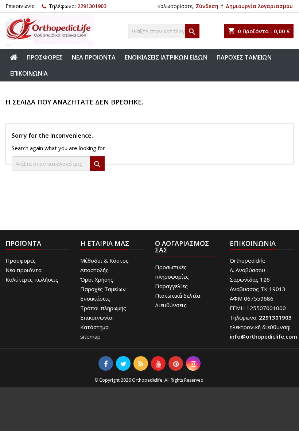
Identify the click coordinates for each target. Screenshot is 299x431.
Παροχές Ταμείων (103, 289)
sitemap (90, 336)
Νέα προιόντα (23, 270)
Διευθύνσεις (171, 305)
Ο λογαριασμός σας (182, 246)
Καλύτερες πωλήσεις (31, 279)
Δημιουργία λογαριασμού (259, 6)
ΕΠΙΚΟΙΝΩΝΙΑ (29, 73)
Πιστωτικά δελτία (177, 295)
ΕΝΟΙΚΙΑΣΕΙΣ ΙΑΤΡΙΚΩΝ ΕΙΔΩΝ (166, 57)
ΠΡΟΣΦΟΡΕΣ (45, 57)
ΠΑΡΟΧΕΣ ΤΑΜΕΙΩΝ (244, 57)
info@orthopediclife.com (263, 336)
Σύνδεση (207, 6)
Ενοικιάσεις (95, 298)
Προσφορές (20, 260)
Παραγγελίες (171, 286)
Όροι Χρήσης (96, 279)
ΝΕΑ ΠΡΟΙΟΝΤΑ (94, 57)
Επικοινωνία (20, 6)
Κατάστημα (94, 327)
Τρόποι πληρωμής (103, 308)
